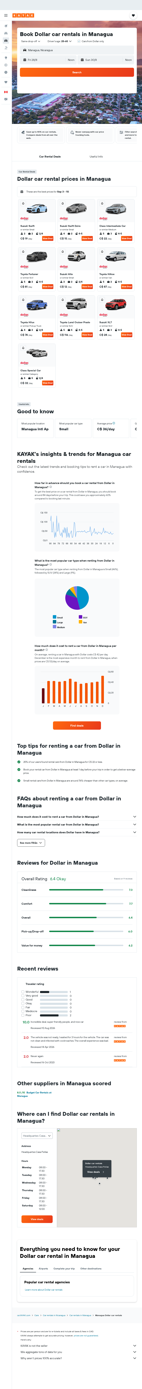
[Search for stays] (5, 33)
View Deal (48, 238)
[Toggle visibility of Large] (58, 622)
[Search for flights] (5, 26)
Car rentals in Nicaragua (54, 1315)
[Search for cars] (5, 40)
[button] (6, 15)
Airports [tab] (43, 1268)
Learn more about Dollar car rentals (43, 1289)
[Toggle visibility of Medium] (59, 627)
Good (29, 999)
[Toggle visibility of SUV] (83, 617)
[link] (77, 725)
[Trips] (5, 82)
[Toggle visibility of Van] (83, 622)
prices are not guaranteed (86, 1335)
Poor (28, 1015)
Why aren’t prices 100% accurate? (41, 1358)
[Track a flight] (5, 65)
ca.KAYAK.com (23, 1315)
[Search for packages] (5, 47)
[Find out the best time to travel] (5, 72)
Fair (28, 1007)
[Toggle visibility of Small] (58, 617)
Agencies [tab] (28, 1268)
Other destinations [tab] (90, 1268)
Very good (32, 995)
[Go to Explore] (5, 57)
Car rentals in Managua (80, 1315)
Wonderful (32, 991)
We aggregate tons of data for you (41, 1352)
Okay (29, 1003)
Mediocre (31, 1011)
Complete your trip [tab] (64, 1268)
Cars (36, 1315)
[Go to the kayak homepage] (23, 15)
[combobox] (31, 41)
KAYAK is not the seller (34, 1345)
